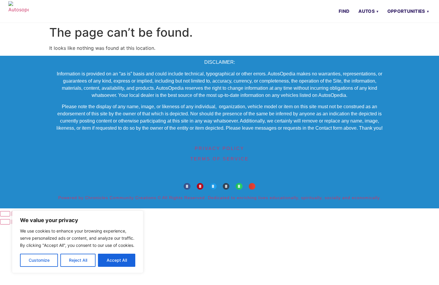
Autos (366, 11)
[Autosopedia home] (18, 11)
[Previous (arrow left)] (5, 221)
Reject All (78, 260)
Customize (39, 260)
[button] (187, 186)
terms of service (219, 158)
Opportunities (406, 11)
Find (344, 11)
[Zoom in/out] (5, 213)
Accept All (117, 260)
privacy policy (219, 148)
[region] (77, 241)
